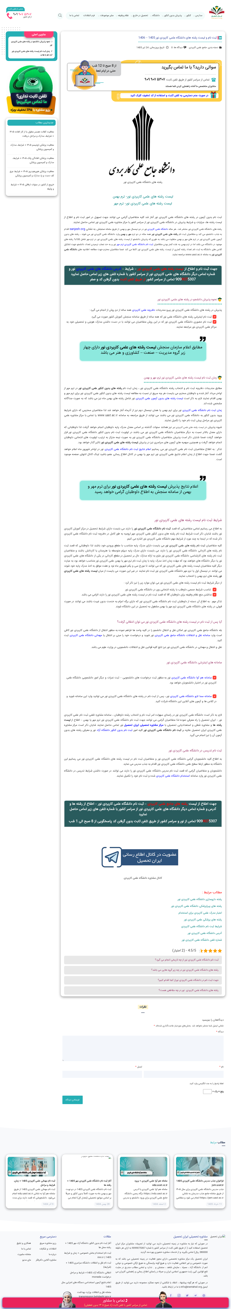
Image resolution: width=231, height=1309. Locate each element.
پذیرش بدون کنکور (173, 16)
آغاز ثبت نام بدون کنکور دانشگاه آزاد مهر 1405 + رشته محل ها (88, 1245)
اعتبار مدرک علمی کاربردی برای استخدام (200, 913)
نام (221, 1067)
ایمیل (138, 1067)
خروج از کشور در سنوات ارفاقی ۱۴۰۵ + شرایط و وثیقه (32, 187)
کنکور (188, 16)
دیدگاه (220, 1032)
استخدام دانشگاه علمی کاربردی (173, 776)
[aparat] (204, 1296)
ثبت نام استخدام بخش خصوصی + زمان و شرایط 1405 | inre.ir (87, 1255)
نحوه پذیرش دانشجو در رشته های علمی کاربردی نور (31, 43)
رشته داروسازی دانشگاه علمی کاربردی (201, 899)
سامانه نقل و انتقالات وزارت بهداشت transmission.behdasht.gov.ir (94, 1294)
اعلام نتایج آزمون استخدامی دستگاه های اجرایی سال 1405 (86, 1285)
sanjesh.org (77, 229)
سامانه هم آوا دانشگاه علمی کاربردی (191, 677)
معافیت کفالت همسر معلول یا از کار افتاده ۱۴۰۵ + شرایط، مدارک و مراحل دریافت (32, 134)
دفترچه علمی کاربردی (143, 310)
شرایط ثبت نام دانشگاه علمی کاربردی (201, 926)
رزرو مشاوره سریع (48, 1243)
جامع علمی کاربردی (198, 48)
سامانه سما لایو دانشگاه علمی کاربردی (191, 696)
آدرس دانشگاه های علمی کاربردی (98, 269)
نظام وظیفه (123, 16)
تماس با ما (74, 16)
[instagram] (179, 1296)
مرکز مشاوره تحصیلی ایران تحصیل (143, 725)
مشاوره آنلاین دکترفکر (46, 1260)
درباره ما (52, 1254)
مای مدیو (26, 1260)
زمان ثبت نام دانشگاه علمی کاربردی (202, 410)
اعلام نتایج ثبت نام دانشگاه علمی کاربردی (128, 449)
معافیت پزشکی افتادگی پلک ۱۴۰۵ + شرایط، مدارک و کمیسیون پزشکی (33, 160)
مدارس (198, 16)
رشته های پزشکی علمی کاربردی (205, 919)
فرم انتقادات (89, 16)
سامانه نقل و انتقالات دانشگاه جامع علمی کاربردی (182, 635)
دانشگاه (156, 16)
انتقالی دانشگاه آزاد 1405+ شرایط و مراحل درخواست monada (90, 1275)
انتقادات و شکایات (47, 1249)
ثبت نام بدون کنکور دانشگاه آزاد (114, 730)
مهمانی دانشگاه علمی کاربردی (86, 635)
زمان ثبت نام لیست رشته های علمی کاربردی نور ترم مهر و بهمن (32, 53)
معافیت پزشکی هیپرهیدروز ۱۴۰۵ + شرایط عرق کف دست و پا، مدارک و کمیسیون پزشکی (32, 174)
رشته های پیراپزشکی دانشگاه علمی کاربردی (198, 906)
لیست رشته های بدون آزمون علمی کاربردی (159, 398)
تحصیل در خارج (140, 16)
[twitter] (187, 1296)
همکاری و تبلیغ (24, 1243)
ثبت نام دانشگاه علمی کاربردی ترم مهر (135, 244)
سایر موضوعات (107, 16)
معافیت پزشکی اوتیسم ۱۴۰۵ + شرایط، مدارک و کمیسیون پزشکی (32, 147)
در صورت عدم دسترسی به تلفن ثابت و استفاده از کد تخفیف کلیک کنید (169, 95)
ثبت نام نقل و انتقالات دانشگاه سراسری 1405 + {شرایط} (88, 1265)
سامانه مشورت (24, 1254)
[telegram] (196, 1296)
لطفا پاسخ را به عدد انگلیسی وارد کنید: (206, 1083)
